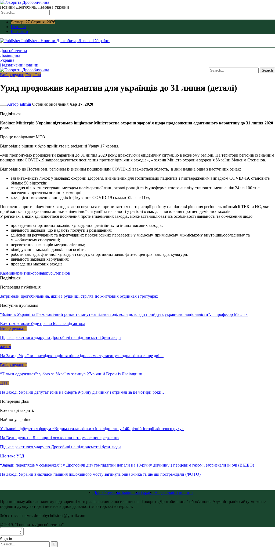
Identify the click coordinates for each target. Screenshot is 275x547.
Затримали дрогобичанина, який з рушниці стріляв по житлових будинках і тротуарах (79, 296)
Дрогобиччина (13, 50)
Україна (7, 60)
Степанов (61, 273)
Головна (18, 26)
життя (5, 346)
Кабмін (6, 273)
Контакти (19, 31)
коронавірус (41, 273)
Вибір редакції (13, 74)
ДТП (4, 383)
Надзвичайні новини (19, 65)
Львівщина (10, 55)
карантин (21, 273)
